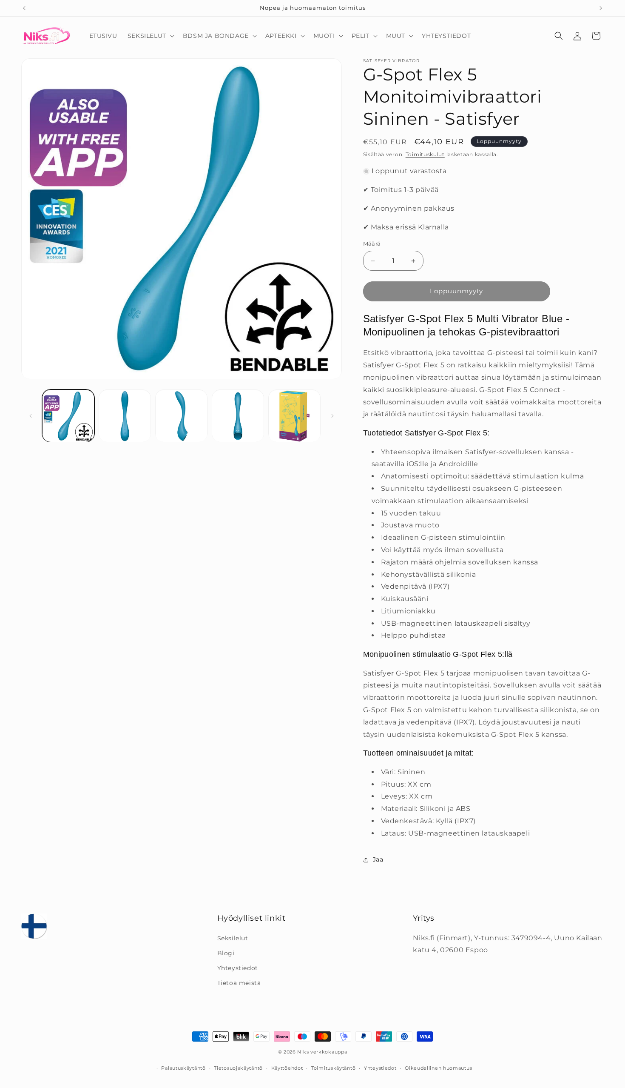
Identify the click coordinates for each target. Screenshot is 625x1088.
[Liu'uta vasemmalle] (30, 416)
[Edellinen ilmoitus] (24, 8)
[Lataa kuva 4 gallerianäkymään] (238, 416)
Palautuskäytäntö (183, 1068)
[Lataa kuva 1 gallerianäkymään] (68, 416)
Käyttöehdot (287, 1068)
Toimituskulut (425, 154)
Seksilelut (232, 938)
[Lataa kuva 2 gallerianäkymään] (125, 416)
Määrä (372, 244)
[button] (150, 36)
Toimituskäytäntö (333, 1068)
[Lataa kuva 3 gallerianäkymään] (181, 416)
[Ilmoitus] (600, 8)
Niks (303, 1052)
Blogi (226, 953)
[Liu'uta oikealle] (332, 416)
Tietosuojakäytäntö (238, 1068)
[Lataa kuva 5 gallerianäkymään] (294, 416)
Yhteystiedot (237, 968)
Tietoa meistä (239, 983)
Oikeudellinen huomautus (438, 1068)
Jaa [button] (378, 859)
